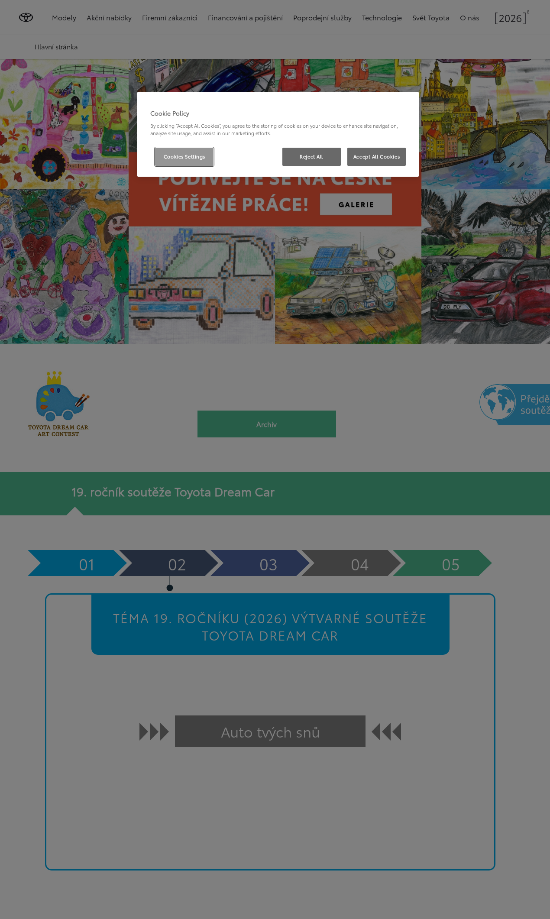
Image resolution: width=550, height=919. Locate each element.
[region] (278, 134)
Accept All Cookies (376, 156)
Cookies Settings (184, 156)
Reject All (311, 156)
